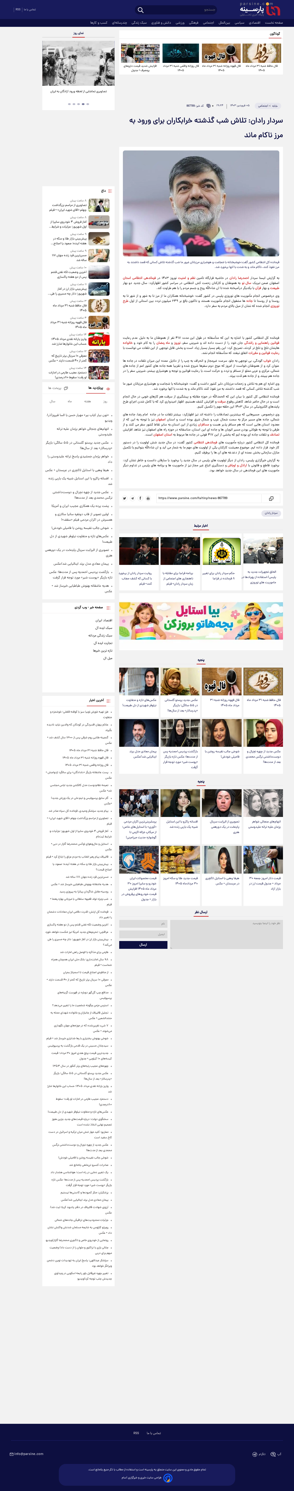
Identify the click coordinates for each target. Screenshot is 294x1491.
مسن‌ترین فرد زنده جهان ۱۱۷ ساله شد (69, 258)
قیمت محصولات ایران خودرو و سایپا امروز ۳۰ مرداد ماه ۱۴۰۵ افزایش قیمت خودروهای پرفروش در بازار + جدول (139, 889)
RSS (18, 10)
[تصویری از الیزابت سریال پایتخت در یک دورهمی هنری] (221, 803)
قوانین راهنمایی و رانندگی (261, 343)
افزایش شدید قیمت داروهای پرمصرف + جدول (140, 68)
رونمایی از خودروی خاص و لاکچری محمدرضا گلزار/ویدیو (77, 1240)
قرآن (258, 288)
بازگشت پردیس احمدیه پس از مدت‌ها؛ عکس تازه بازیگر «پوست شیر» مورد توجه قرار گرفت (180, 759)
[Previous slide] (47, 64)
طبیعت (274, 288)
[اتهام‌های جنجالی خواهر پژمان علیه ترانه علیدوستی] (263, 803)
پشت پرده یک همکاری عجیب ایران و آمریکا (80, 506)
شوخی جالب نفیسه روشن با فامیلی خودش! (222, 754)
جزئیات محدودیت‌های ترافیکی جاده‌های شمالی (81, 1220)
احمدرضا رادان (239, 278)
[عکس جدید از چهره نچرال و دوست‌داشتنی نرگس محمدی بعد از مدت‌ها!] (263, 733)
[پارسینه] (258, 10)
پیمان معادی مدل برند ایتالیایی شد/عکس (142, 754)
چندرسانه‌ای (120, 22)
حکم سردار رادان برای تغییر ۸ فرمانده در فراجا (218, 576)
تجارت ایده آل (103, 643)
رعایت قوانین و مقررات (264, 353)
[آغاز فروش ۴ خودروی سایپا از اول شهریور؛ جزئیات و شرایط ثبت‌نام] (99, 222)
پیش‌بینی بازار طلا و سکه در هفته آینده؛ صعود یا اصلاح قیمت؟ (69, 241)
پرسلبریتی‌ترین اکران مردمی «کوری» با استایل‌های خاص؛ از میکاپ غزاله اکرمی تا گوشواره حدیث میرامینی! (139, 829)
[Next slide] (109, 64)
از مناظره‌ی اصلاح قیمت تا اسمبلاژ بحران (85, 972)
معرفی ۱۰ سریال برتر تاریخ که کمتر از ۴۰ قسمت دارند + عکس (67, 358)
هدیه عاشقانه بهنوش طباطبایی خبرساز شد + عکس (79, 884)
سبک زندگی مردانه (100, 635)
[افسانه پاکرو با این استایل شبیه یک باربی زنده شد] (180, 803)
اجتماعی (209, 22)
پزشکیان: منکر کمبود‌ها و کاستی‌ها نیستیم (84, 1193)
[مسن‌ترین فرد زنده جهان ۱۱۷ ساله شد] (99, 256)
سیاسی (240, 22)
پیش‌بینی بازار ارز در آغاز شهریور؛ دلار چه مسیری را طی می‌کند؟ (68, 291)
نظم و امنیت (186, 278)
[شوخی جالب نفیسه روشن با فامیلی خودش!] (221, 733)
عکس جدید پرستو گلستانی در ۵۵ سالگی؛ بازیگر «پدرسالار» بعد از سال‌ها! (181, 705)
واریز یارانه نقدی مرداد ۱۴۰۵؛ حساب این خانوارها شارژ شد (68, 342)
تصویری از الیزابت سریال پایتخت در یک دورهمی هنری (224, 827)
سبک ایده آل (103, 628)
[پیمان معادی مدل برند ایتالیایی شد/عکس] (139, 733)
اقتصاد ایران (104, 620)
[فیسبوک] (140, 498)
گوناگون (275, 34)
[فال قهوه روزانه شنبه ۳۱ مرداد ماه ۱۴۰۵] (221, 53)
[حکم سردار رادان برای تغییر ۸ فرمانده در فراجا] (221, 551)
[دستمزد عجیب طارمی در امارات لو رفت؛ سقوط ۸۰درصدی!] (99, 373)
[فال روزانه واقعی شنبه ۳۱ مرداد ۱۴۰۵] (180, 53)
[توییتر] (124, 498)
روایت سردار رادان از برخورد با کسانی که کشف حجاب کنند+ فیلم (135, 578)
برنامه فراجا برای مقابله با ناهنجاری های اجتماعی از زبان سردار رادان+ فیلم (178, 578)
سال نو (247, 283)
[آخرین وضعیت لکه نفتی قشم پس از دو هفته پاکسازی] (99, 273)
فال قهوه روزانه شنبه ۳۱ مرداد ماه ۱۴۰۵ (221, 68)
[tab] (87, 104)
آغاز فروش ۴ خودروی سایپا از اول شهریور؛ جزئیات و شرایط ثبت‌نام (68, 224)
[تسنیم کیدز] (201, 622)
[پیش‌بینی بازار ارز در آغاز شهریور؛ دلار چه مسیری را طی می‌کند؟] (99, 289)
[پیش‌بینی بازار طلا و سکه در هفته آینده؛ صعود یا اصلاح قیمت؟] (99, 239)
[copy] (271, 498)
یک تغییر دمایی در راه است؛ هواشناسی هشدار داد (79, 1172)
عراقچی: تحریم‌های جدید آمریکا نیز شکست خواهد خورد (76, 932)
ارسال (143, 944)
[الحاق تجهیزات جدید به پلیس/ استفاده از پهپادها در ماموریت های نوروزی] (263, 550)
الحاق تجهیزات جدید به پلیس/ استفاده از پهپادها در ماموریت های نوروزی (258, 577)
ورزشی (180, 22)
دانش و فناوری (161, 22)
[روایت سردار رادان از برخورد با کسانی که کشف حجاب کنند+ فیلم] (139, 551)
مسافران (203, 424)
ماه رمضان (163, 343)
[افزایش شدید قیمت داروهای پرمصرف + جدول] (140, 53)
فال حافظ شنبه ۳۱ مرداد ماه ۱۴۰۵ (262, 68)
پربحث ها (54, 388)
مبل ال (107, 658)
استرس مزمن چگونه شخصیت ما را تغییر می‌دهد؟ (80, 1005)
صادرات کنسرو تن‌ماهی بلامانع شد (88, 1165)
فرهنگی (194, 22)
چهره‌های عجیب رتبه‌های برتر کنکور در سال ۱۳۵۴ (80, 1066)
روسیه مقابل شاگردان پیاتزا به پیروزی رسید (83, 892)
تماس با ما (30, 10)
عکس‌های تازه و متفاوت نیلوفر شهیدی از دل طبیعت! (139, 703)
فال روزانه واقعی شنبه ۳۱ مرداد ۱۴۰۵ (181, 68)
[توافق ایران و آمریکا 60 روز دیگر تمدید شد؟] (78, 63)
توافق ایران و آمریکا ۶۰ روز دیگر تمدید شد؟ (78, 91)
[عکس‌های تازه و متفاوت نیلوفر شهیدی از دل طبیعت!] (139, 681)
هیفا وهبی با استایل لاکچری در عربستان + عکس (222, 881)
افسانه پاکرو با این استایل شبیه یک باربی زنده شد (182, 824)
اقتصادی (255, 22)
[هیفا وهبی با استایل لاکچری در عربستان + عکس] (221, 860)
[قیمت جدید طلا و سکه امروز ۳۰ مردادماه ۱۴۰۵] (180, 860)
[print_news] (148, 498)
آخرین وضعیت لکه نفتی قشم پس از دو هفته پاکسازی (68, 275)
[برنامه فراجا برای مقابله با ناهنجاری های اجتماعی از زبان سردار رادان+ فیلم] (180, 551)
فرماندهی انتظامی (205, 442)
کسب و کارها (99, 22)
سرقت (222, 401)
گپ (279, 1454)
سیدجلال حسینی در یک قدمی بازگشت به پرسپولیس (78, 1046)
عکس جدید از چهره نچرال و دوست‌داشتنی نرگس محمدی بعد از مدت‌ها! (263, 757)
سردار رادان (271, 513)
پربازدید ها (95, 388)
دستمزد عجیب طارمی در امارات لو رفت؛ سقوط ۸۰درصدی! (67, 375)
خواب (267, 361)
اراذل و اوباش (237, 465)
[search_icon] (140, 10)
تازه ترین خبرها (102, 650)
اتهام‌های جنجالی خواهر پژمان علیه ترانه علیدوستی (264, 824)
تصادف (274, 434)
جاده (249, 301)
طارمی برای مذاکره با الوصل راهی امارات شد (84, 952)
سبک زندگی (140, 22)
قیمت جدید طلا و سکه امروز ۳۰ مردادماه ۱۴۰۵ (180, 881)
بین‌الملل (225, 22)
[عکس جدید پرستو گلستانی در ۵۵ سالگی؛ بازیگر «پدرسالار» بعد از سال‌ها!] (180, 681)
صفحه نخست (274, 22)
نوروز (177, 343)
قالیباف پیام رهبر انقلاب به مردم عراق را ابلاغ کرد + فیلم (77, 857)
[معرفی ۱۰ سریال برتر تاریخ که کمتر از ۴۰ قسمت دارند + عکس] (99, 356)
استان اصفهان (162, 434)
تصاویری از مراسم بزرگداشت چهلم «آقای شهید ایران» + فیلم (67, 208)
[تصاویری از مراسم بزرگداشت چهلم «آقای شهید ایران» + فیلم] (99, 206)
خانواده (128, 343)
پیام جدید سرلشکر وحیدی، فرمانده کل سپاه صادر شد (78, 811)
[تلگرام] (132, 498)
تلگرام (262, 1454)
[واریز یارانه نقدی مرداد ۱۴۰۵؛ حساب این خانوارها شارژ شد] (99, 340)
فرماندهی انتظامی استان (139, 278)
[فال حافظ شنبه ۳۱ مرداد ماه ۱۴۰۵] (262, 53)
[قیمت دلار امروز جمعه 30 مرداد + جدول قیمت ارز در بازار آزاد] (263, 860)
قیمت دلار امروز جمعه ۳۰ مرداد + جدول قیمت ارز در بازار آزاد (265, 883)
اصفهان (161, 419)
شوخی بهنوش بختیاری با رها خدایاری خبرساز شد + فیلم (77, 1038)
